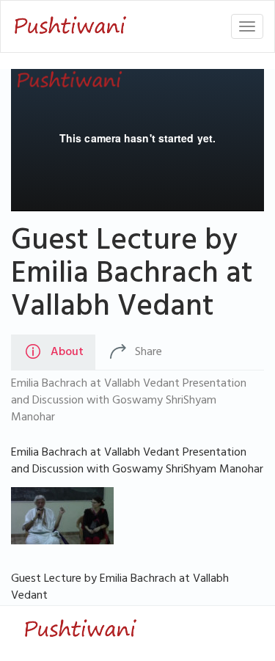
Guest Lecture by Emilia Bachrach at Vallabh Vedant (132, 276)
